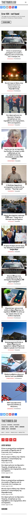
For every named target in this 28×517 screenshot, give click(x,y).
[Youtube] (14, 439)
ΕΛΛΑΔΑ (10, 58)
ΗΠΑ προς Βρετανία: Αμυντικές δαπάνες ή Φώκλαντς (14, 404)
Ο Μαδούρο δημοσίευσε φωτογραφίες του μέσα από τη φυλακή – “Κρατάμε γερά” (14, 187)
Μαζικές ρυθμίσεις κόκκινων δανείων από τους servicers (14, 375)
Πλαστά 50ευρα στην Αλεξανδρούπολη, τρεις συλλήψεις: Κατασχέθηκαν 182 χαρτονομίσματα (14, 278)
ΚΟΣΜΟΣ (10, 191)
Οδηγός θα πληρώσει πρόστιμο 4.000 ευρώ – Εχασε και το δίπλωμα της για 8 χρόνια (14, 217)
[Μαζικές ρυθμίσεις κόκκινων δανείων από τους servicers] (14, 364)
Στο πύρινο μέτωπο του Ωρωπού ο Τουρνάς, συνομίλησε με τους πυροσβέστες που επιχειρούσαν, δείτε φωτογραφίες (14, 119)
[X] (10, 439)
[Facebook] (3, 439)
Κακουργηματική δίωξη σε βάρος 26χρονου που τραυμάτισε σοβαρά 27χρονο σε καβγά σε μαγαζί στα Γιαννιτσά (14, 345)
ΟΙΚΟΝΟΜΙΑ (10, 378)
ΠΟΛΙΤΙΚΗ (11, 160)
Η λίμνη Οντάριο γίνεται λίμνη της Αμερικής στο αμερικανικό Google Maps (14, 247)
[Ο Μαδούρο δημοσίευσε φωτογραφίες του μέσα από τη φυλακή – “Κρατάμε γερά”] (14, 175)
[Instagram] (6, 439)
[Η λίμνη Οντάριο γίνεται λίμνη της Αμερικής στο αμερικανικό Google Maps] (14, 236)
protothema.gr (17, 58)
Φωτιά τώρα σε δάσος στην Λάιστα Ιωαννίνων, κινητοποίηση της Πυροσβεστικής (14, 86)
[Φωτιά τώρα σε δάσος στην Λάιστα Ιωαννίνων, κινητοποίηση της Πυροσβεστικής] (14, 73)
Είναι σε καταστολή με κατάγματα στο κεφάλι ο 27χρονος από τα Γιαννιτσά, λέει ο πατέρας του (14, 53)
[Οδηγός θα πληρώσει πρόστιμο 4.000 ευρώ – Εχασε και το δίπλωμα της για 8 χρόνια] (14, 205)
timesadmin (17, 124)
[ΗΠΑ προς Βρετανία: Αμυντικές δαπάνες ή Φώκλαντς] (14, 393)
